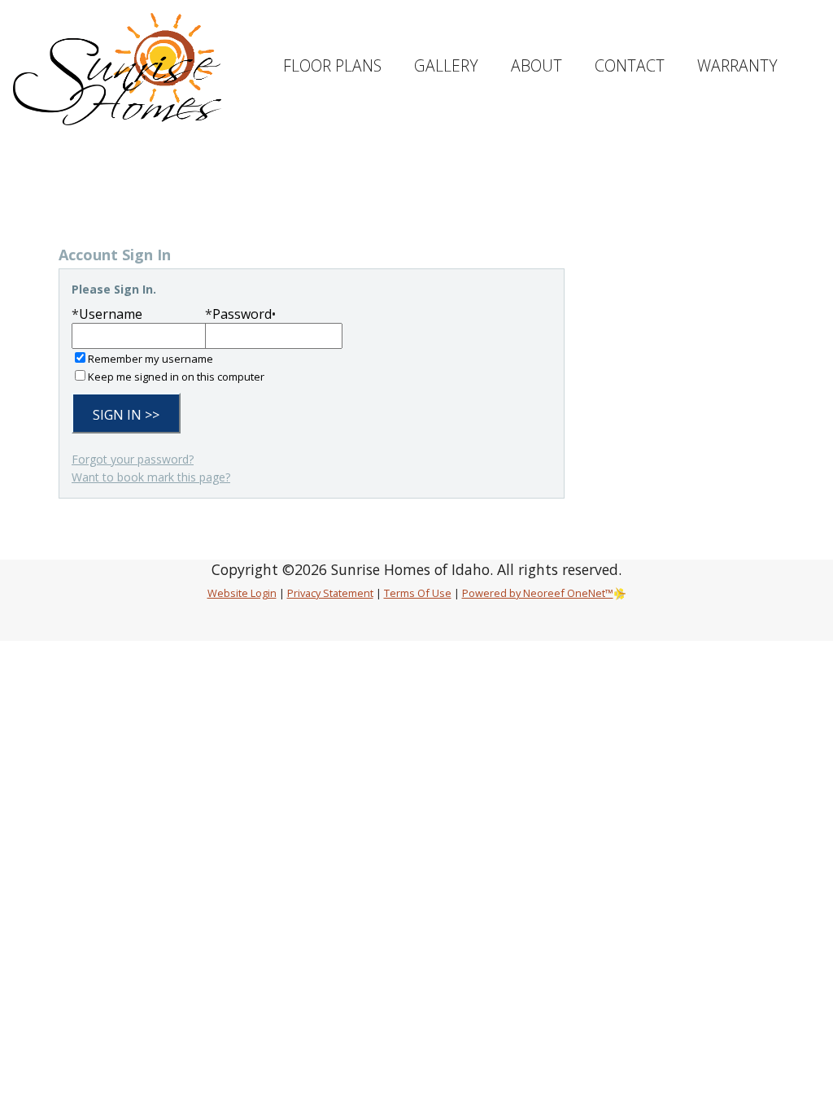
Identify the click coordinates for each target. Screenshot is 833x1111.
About (536, 65)
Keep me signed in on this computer (176, 376)
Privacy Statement (330, 593)
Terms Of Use (417, 593)
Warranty (737, 65)
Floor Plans (332, 65)
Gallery (446, 65)
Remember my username (150, 358)
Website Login (242, 593)
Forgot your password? (133, 459)
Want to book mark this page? (151, 477)
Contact (630, 65)
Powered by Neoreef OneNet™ (537, 593)
